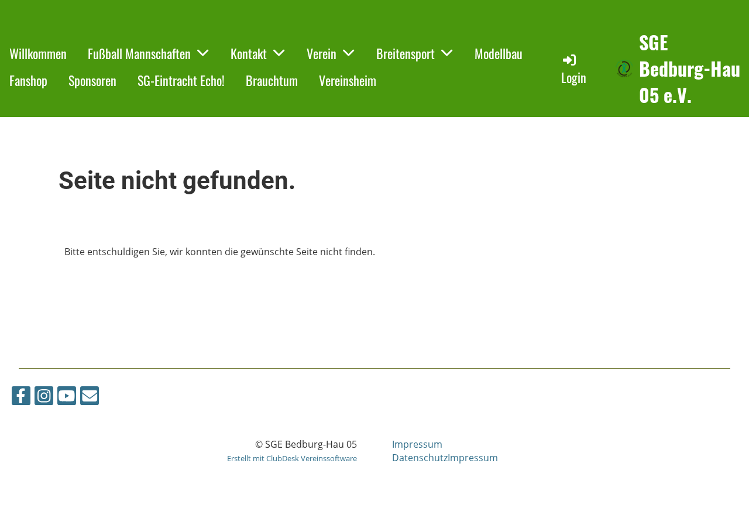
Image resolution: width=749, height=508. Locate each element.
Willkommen (38, 53)
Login (573, 77)
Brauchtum (272, 80)
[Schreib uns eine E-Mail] (89, 397)
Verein (321, 53)
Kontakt (249, 53)
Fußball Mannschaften (139, 53)
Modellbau (499, 53)
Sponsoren (92, 80)
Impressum (417, 444)
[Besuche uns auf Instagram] (44, 397)
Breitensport (405, 53)
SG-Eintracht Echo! (181, 80)
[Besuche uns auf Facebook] (21, 397)
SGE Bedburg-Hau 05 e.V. (689, 68)
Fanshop (28, 80)
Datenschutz (420, 457)
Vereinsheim (347, 80)
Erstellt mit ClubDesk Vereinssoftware (292, 458)
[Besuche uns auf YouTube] (66, 397)
